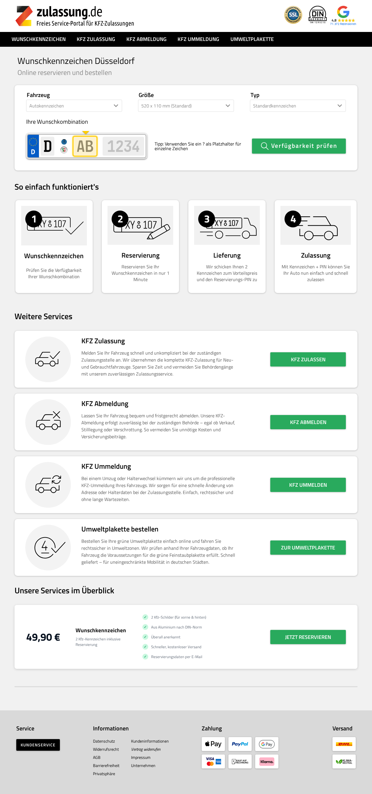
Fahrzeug (38, 95)
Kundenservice (38, 745)
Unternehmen (143, 765)
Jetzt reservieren (308, 637)
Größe (146, 95)
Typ (255, 95)
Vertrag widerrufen (145, 749)
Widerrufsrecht (106, 749)
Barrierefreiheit (106, 765)
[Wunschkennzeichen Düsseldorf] (75, 16)
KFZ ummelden (308, 485)
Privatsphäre (104, 773)
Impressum (141, 757)
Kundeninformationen (150, 741)
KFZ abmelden (308, 422)
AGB (97, 757)
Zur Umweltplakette (308, 548)
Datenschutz (104, 741)
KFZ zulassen (308, 359)
